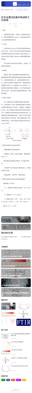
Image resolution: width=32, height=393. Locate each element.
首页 (15, 4)
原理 (16, 26)
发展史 (18, 380)
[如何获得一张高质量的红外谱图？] (23, 314)
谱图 (8, 380)
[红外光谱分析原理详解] (8, 314)
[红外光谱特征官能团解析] (8, 322)
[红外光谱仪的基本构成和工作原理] (23, 306)
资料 (12, 9)
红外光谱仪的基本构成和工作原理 (9, 236)
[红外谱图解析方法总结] (23, 322)
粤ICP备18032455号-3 (16, 390)
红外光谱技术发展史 (26, 236)
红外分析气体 (4, 239)
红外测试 (19, 4)
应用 (3, 380)
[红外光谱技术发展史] (8, 306)
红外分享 (24, 4)
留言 (28, 4)
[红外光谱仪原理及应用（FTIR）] (3, 4)
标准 (24, 380)
